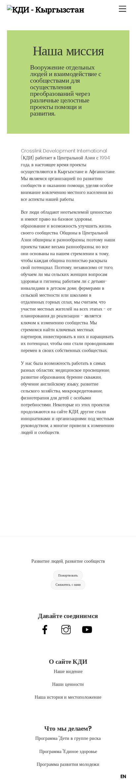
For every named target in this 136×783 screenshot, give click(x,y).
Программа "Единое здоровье (68, 751)
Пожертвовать (68, 575)
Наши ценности (68, 684)
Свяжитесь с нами (68, 584)
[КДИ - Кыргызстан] (46, 9)
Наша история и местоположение (68, 697)
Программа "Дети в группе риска (68, 738)
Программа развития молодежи (68, 764)
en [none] (123, 776)
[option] (123, 776)
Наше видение (68, 671)
